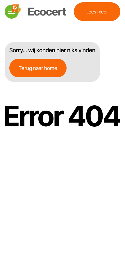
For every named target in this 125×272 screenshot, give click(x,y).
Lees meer (97, 12)
